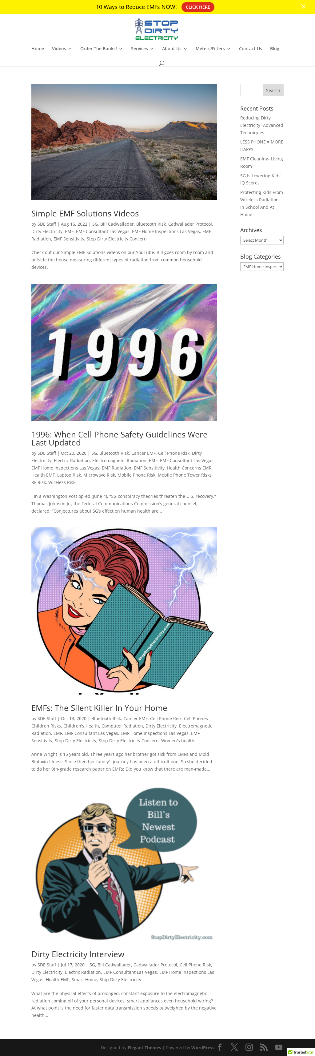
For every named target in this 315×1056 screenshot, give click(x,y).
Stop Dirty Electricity (75, 741)
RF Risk (38, 482)
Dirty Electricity (46, 231)
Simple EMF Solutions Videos (85, 213)
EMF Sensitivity (69, 239)
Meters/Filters (210, 48)
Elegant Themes (144, 1047)
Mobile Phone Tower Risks (185, 475)
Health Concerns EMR (189, 468)
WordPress (202, 1047)
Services (139, 48)
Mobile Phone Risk (136, 475)
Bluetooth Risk (151, 224)
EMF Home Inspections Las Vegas (166, 231)
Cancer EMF (143, 453)
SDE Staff (47, 224)
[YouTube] (278, 1047)
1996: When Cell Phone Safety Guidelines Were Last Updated (119, 438)
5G (95, 224)
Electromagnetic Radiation (119, 460)
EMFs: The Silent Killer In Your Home (99, 707)
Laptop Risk (69, 475)
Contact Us (250, 48)
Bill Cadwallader (117, 224)
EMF (69, 231)
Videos (59, 48)
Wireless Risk (61, 482)
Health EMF (43, 475)
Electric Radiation (72, 460)
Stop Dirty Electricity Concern (117, 239)
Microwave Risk (99, 475)
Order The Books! (98, 48)
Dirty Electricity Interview (77, 954)
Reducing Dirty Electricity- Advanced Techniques (261, 125)
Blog (274, 48)
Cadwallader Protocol (190, 224)
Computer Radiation (122, 726)
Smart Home (84, 979)
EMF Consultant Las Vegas (103, 231)
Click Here (198, 7)
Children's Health (81, 726)
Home (37, 48)
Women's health (177, 741)
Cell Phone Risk (173, 453)
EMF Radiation (116, 468)
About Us (171, 48)
